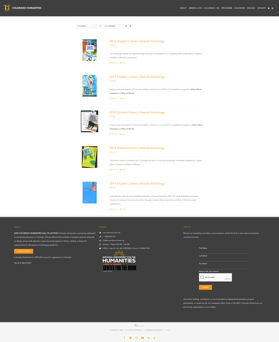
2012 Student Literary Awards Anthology (137, 148)
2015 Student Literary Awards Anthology (137, 77)
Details (123, 63)
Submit (205, 287)
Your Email (203, 264)
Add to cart (114, 63)
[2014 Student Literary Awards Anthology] (90, 121)
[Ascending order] (100, 26)
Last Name (203, 256)
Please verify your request (209, 271)
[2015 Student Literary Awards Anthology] (90, 86)
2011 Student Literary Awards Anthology (137, 183)
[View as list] (130, 26)
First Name (203, 248)
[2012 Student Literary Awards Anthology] (90, 157)
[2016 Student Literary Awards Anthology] (90, 50)
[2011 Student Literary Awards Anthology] (90, 192)
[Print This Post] (139, 326)
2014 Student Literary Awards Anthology (137, 112)
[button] (273, 8)
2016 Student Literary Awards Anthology (137, 41)
